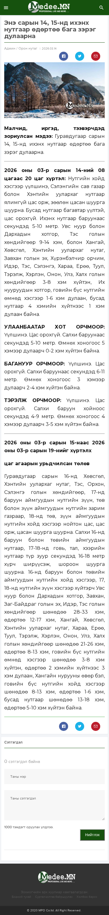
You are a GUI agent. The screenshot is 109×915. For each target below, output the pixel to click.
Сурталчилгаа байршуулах (54, 897)
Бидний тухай (21, 897)
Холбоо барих (87, 897)
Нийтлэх (92, 835)
